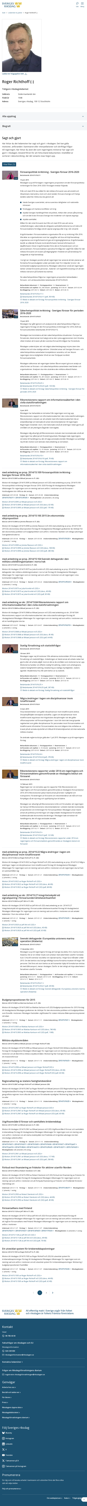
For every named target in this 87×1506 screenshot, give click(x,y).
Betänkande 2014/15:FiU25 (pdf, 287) (38, 687)
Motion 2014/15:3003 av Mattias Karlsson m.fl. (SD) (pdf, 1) (29, 1032)
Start (3, 13)
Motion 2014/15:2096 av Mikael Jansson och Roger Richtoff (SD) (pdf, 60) (34, 1073)
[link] (33, 1293)
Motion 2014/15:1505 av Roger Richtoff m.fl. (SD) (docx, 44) (28, 1278)
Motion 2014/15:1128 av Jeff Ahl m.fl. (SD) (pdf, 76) (25, 1240)
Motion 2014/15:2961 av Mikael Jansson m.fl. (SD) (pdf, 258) (29, 1159)
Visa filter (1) (9, 164)
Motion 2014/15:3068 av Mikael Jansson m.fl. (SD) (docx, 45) (29, 634)
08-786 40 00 (10, 1336)
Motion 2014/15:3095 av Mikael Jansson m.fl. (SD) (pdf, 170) (29, 507)
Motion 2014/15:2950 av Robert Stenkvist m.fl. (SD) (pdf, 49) (29, 1200)
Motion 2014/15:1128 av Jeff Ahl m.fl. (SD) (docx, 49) (25, 1238)
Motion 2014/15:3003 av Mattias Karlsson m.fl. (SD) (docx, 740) (30, 1029)
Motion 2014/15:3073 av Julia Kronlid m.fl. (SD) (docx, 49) (27, 591)
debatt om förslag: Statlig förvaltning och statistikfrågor (49, 690)
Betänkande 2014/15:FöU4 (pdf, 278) (38, 757)
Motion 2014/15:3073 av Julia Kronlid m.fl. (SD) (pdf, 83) (27, 594)
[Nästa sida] (52, 1292)
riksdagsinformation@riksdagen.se (19, 1355)
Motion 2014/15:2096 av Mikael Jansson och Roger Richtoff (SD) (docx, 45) (34, 1070)
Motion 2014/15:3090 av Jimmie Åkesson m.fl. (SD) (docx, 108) (29, 548)
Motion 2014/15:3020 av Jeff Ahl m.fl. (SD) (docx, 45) (25, 927)
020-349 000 (10, 1351)
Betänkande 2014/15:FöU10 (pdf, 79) (38, 458)
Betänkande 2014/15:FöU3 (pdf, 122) (38, 835)
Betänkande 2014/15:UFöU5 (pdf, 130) (38, 386)
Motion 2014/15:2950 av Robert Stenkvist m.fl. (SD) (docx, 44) (29, 1197)
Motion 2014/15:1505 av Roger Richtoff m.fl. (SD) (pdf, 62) (28, 1281)
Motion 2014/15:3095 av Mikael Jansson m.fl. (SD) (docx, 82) (29, 505)
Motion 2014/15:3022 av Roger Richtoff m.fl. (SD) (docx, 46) (28, 884)
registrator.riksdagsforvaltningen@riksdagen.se (25, 1374)
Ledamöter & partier (15, 13)
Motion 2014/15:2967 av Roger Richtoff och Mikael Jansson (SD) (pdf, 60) (34, 1113)
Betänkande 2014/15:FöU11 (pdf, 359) (38, 297)
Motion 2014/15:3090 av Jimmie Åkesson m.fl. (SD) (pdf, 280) (29, 551)
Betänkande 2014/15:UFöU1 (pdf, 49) (38, 986)
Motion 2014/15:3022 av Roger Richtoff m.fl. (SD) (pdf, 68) (28, 887)
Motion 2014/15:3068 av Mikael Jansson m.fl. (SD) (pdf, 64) (28, 637)
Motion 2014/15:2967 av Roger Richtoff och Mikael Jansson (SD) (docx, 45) (34, 1111)
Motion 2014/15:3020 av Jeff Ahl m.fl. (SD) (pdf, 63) (25, 930)
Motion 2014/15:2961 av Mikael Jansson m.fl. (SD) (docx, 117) (29, 1156)
